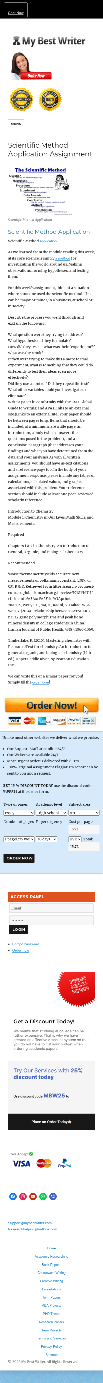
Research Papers (51, 1322)
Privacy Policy (51, 1346)
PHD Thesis (51, 1314)
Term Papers (51, 1297)
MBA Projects (52, 1305)
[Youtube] (33, 1197)
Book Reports (52, 1265)
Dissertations (51, 1289)
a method (62, 258)
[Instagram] (23, 1197)
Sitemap (52, 1355)
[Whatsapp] (43, 1197)
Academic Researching (51, 1256)
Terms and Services (51, 1338)
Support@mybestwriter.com (30, 1223)
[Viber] (53, 1197)
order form (40, 682)
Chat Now (16, 13)
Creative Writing (51, 1281)
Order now (20, 950)
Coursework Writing (52, 1273)
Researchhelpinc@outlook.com (32, 1229)
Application (48, 241)
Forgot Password (25, 944)
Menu (16, 124)
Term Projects (52, 1330)
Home (51, 1248)
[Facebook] (13, 1197)
